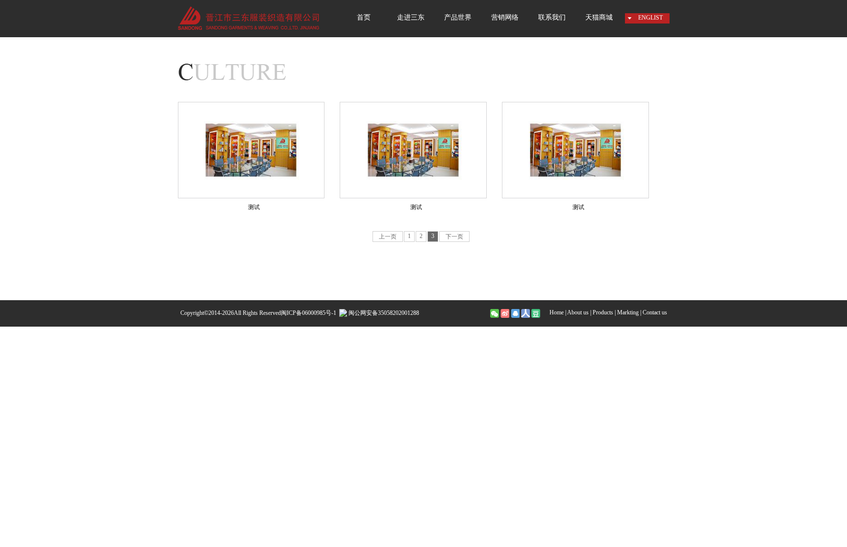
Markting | (629, 312)
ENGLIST (650, 17)
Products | (604, 312)
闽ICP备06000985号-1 (308, 312)
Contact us (655, 312)
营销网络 (505, 17)
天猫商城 (599, 17)
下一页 (454, 236)
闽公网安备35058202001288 (383, 312)
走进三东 (410, 17)
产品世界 (458, 17)
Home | (557, 312)
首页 (364, 17)
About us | (579, 312)
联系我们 (552, 17)
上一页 (388, 236)
